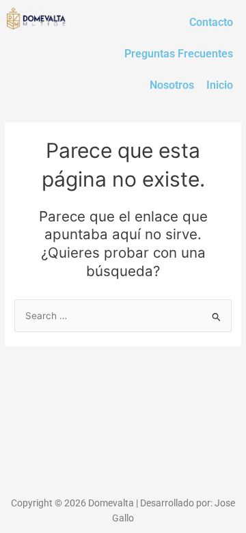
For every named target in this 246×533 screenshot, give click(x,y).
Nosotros (172, 85)
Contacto (211, 22)
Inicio (219, 85)
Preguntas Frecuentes (178, 53)
